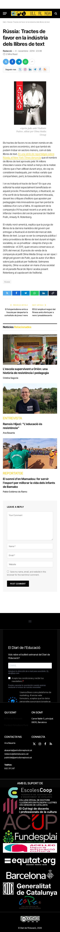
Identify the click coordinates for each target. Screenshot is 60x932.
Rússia (7, 282)
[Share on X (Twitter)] (6, 62)
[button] (30, 621)
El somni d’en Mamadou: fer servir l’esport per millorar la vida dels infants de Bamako (29, 483)
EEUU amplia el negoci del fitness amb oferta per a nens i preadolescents (43, 312)
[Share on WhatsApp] (25, 62)
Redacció (7, 51)
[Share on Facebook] (12, 62)
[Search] (55, 13)
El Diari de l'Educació (13, 718)
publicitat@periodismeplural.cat (18, 757)
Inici (4, 22)
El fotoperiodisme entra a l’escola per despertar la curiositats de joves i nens (16, 312)
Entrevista (12, 418)
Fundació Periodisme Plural (16, 725)
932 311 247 (9, 768)
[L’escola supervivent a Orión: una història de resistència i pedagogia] (30, 349)
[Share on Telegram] (19, 62)
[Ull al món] (31, 13)
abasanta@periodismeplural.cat (18, 750)
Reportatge (13, 473)
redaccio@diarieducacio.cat (16, 754)
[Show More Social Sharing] (32, 62)
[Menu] (5, 13)
